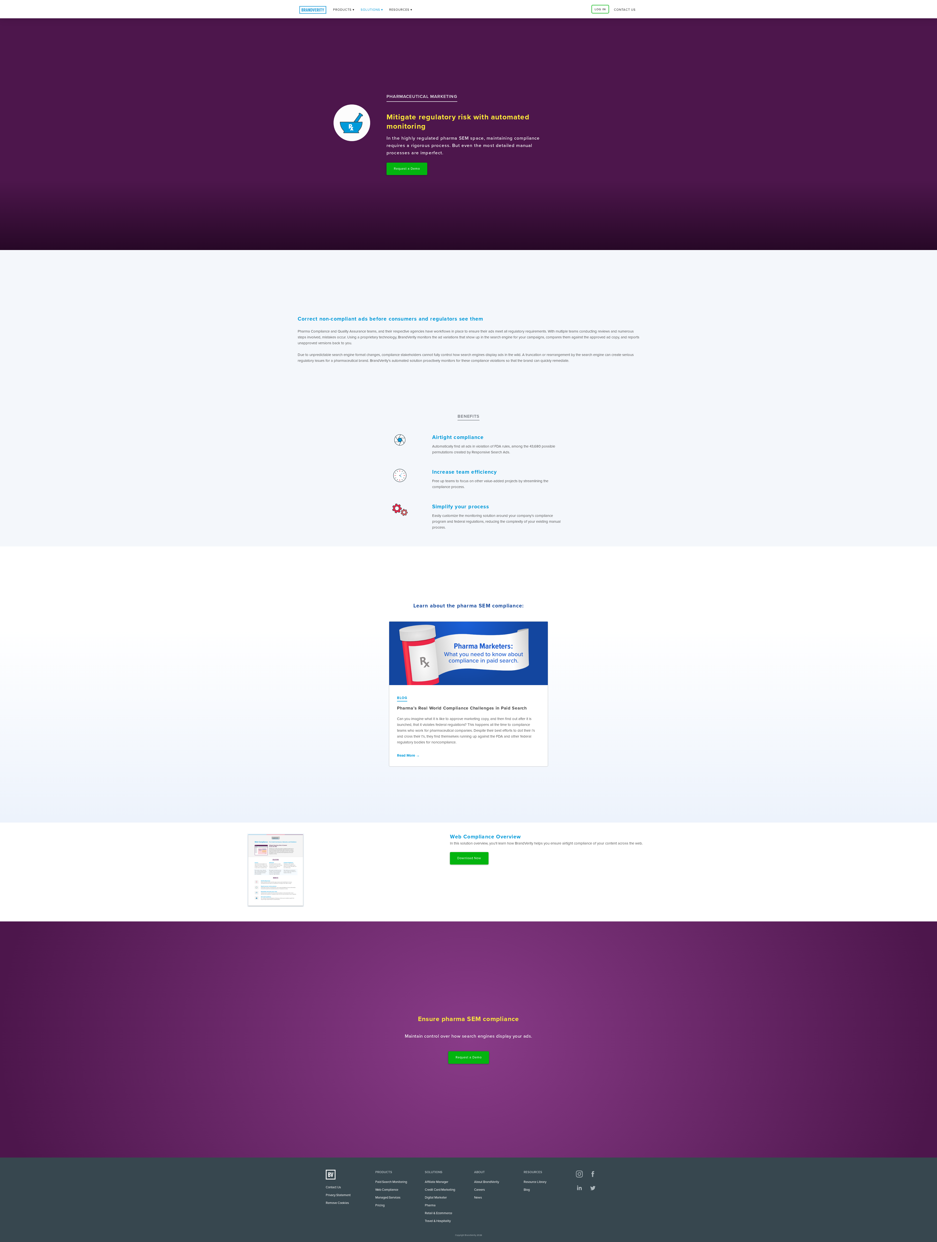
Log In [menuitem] (600, 9)
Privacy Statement (338, 1195)
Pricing (380, 1205)
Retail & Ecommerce (438, 1213)
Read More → (408, 755)
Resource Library (535, 1182)
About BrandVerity (486, 1182)
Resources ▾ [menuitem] (400, 10)
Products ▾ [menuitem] (344, 10)
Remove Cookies (337, 1203)
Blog (527, 1190)
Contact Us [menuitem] (625, 10)
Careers (479, 1190)
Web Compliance (386, 1190)
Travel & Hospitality (438, 1221)
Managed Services (387, 1198)
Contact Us (333, 1187)
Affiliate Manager (436, 1182)
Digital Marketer (436, 1198)
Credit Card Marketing (440, 1190)
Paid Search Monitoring (391, 1182)
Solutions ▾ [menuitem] (372, 10)
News (478, 1198)
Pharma (430, 1205)
